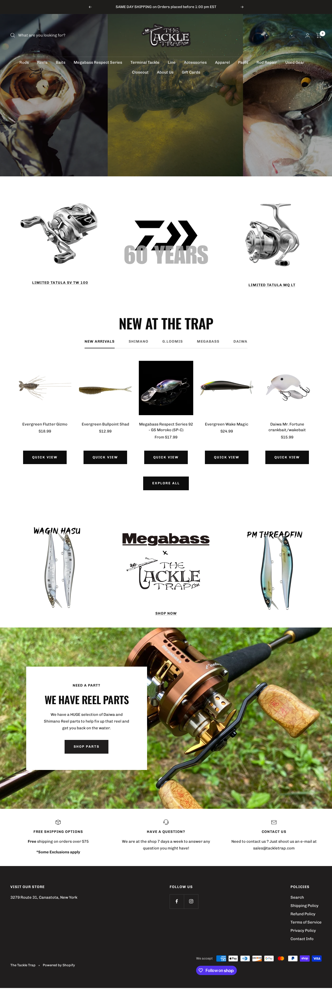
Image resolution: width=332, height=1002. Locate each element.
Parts (243, 62)
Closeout (140, 72)
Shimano (138, 341)
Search (297, 897)
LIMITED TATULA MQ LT (271, 285)
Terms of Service (306, 922)
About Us (165, 72)
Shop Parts (86, 746)
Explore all (166, 483)
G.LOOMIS (172, 341)
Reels (42, 62)
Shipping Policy (304, 905)
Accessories (195, 62)
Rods (24, 62)
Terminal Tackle (145, 62)
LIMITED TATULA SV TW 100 (60, 282)
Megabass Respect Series (98, 62)
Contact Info (302, 938)
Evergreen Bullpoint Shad (105, 424)
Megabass (208, 341)
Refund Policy (302, 914)
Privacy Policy (303, 930)
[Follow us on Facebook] (177, 901)
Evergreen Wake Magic (226, 424)
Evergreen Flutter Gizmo (44, 424)
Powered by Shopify (59, 965)
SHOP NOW (166, 613)
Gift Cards (191, 72)
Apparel (222, 62)
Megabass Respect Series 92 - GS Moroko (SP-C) (166, 427)
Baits (60, 62)
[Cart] (319, 35)
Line (172, 62)
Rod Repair (267, 62)
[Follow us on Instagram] (191, 901)
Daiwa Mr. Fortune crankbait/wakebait (287, 427)
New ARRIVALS (100, 341)
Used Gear (295, 62)
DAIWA (240, 341)
